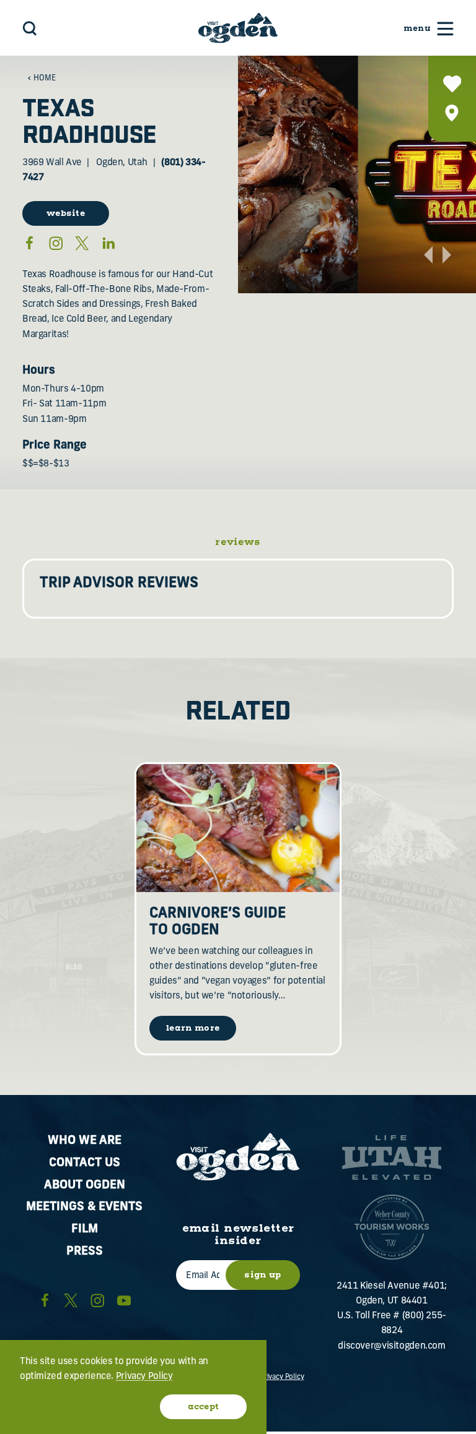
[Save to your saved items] (452, 83)
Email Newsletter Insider (238, 1235)
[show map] (452, 113)
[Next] (447, 255)
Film (84, 1229)
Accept (203, 1406)
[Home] (238, 27)
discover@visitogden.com (391, 1346)
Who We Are (84, 1141)
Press (84, 1252)
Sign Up (262, 1275)
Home (44, 78)
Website (65, 213)
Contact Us (84, 1163)
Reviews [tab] (238, 543)
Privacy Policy (282, 1377)
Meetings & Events (84, 1207)
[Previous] (428, 255)
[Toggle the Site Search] (29, 28)
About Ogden (84, 1185)
